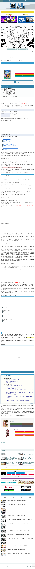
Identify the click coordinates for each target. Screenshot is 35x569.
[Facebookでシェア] (13, 49)
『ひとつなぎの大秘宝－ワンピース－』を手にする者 (10, 148)
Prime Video (24, 74)
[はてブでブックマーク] (17, 49)
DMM (24, 431)
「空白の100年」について (6, 139)
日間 (5, 497)
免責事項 (17, 566)
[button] (26, 49)
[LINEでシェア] (22, 49)
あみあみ (24, 435)
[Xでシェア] (9, 49)
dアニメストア (24, 75)
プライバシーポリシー (6, 566)
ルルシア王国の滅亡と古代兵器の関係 (8, 144)
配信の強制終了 (5, 149)
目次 (17, 82)
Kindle (20, 474)
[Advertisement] (17, 127)
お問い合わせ (29, 566)
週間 (13, 497)
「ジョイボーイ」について (7, 140)
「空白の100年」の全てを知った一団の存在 (9, 145)
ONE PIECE (3, 442)
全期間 (30, 497)
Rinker (14, 421)
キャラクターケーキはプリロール (9, 482)
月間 (21, 497)
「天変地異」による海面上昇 (7, 141)
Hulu (24, 76)
